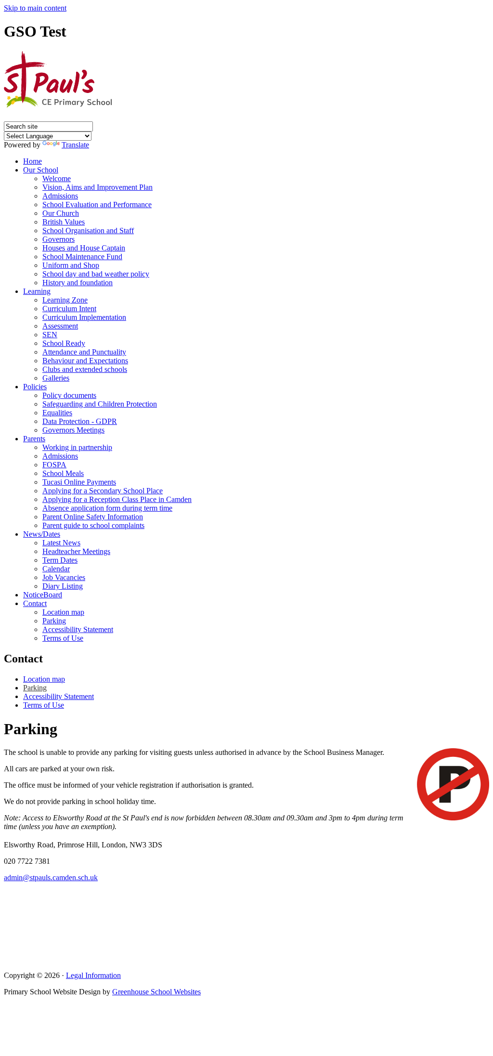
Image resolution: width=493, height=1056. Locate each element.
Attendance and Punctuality (84, 352)
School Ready (63, 343)
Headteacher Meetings (76, 551)
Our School (40, 170)
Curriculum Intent (69, 308)
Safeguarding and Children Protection (99, 404)
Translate (75, 145)
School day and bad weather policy (95, 274)
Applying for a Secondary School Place (102, 491)
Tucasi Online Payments (79, 482)
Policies (35, 387)
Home (32, 161)
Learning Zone (65, 300)
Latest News (61, 543)
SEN (49, 334)
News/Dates (41, 534)
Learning (37, 291)
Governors (58, 239)
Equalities (57, 413)
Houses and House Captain (83, 248)
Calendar (56, 569)
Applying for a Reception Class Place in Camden (117, 499)
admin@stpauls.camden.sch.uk (51, 877)
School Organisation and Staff (88, 230)
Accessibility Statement (77, 629)
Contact (35, 603)
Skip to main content (35, 8)
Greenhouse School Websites (156, 992)
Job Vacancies (63, 577)
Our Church (60, 213)
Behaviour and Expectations (85, 360)
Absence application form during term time (107, 508)
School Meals (63, 473)
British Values (63, 222)
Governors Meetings (73, 430)
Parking (54, 621)
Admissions (60, 196)
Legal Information (93, 975)
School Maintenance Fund (82, 256)
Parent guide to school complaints (93, 525)
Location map (63, 612)
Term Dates (60, 560)
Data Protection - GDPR (79, 421)
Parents (34, 439)
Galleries (55, 378)
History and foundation (77, 282)
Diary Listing (62, 586)
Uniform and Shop (70, 265)
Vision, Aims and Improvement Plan (97, 187)
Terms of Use (62, 638)
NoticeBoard (42, 595)
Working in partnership (77, 447)
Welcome (56, 178)
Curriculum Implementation (84, 317)
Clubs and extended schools (84, 369)
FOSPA (54, 465)
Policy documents (69, 395)
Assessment (60, 326)
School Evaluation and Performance (97, 204)
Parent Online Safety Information (92, 517)
